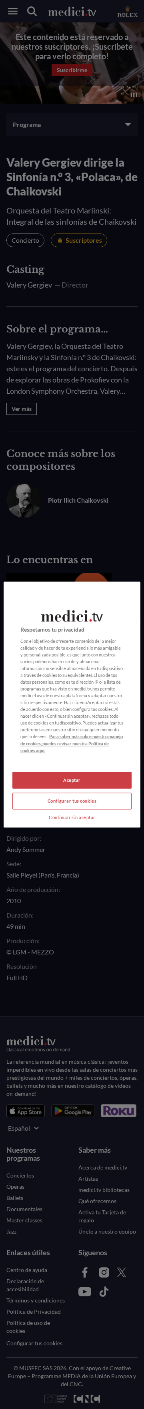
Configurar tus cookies (72, 800)
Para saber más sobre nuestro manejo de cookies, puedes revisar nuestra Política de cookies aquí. (71, 743)
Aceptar (72, 780)
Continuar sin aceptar (72, 817)
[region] (72, 704)
